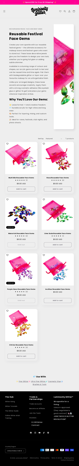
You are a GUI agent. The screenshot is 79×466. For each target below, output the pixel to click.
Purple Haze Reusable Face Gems (21, 289)
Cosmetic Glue (54, 381)
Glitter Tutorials (11, 406)
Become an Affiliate (37, 409)
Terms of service (56, 458)
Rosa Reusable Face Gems (58, 178)
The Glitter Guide (11, 411)
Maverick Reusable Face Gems (21, 233)
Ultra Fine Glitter (38, 381)
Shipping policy (69, 458)
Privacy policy (45, 458)
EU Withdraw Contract (36, 423)
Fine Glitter (23, 381)
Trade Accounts (35, 404)
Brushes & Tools (39, 384)
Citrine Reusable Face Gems (21, 345)
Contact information (67, 460)
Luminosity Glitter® (22, 458)
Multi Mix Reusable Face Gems (21, 178)
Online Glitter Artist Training (12, 416)
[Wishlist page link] (60, 11)
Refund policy (34, 458)
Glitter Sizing (10, 402)
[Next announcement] (75, 2)
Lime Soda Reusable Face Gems (57, 233)
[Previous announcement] (4, 2)
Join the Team (35, 413)
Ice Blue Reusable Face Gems (57, 289)
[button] (4, 11)
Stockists (32, 418)
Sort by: (41, 139)
